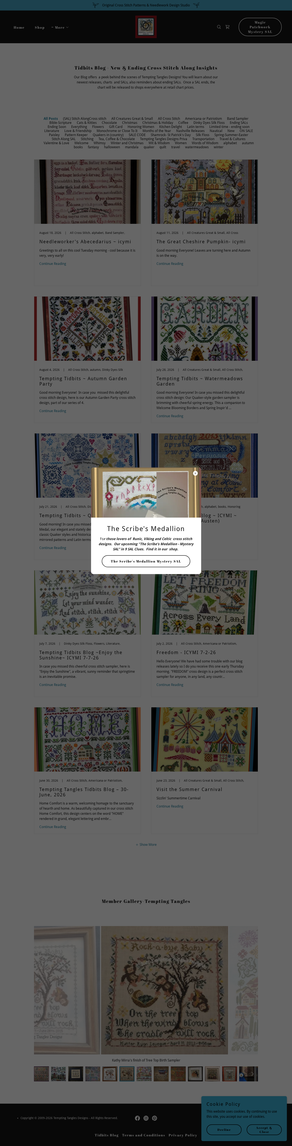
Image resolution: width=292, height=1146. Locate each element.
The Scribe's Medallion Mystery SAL (146, 561)
